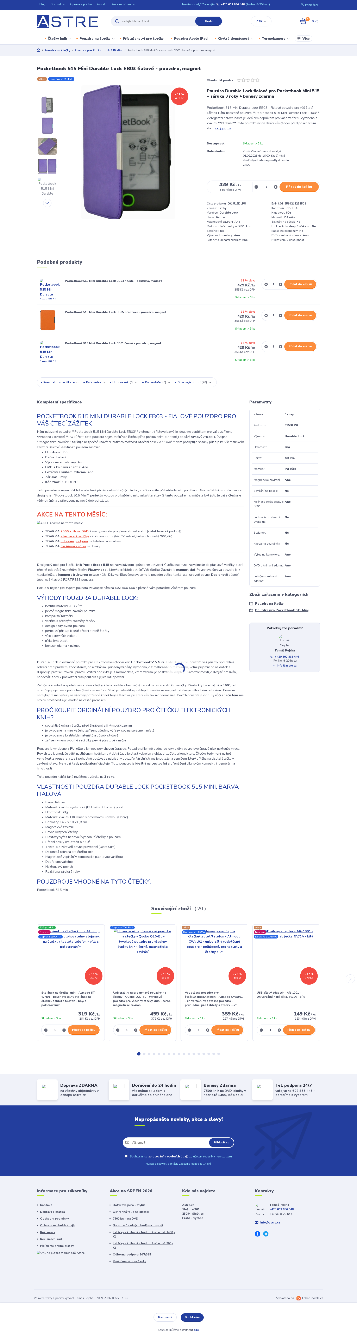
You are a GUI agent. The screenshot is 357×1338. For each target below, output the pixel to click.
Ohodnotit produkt (221, 80)
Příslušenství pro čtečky (143, 38)
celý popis (223, 128)
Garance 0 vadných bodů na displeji (138, 1225)
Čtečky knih (57, 38)
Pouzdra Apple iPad (191, 38)
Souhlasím (192, 1317)
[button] (138, 1054)
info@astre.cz (286, 666)
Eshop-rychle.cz (312, 1298)
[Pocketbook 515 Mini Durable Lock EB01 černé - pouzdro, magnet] (50, 351)
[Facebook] (259, 1234)
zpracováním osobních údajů (168, 1156)
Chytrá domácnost (233, 38)
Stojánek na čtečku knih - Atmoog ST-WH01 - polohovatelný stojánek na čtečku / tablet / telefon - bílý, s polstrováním (68, 999)
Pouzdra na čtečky (95, 38)
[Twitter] (267, 1234)
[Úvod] (70, 21)
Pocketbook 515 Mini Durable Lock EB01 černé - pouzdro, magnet (113, 343)
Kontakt (102, 4)
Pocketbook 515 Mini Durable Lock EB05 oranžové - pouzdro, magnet (116, 312)
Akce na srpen (121, 4)
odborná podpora (74, 541)
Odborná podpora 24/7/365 (132, 1254)
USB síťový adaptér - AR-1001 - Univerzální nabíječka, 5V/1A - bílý (281, 995)
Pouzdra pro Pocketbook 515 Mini (99, 50)
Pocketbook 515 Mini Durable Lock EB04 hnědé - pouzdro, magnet (113, 281)
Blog (42, 4)
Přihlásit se (221, 1142)
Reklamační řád (51, 1239)
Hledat (208, 21)
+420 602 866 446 (232, 4)
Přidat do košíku (299, 186)
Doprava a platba (80, 4)
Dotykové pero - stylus (129, 1205)
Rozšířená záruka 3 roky (129, 1261)
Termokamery (274, 38)
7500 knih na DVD (75, 531)
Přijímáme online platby (57, 1246)
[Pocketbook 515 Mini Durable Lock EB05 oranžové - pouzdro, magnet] (48, 320)
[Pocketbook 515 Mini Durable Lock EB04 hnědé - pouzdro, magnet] (50, 289)
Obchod (55, 4)
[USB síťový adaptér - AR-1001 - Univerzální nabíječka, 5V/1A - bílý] (286, 958)
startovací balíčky (75, 536)
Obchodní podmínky (54, 1219)
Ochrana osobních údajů (57, 1225)
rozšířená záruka (73, 546)
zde (196, 1330)
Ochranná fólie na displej (131, 1212)
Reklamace (47, 1232)
